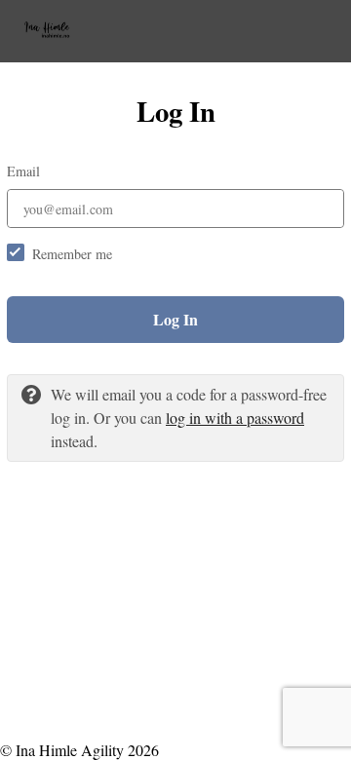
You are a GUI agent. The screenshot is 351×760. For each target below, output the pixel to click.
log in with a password (235, 417)
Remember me (72, 254)
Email (23, 171)
